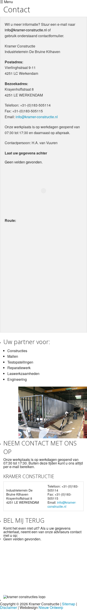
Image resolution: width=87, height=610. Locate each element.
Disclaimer (8, 607)
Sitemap (68, 603)
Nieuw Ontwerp (51, 607)
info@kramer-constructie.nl (26, 29)
